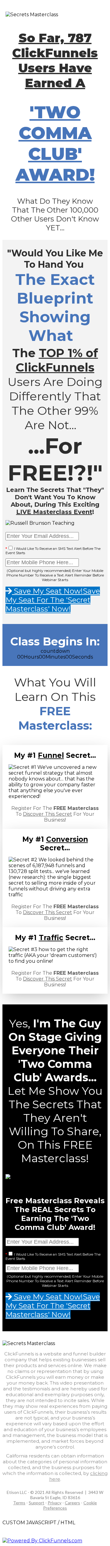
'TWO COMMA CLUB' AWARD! (55, 143)
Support (36, 1502)
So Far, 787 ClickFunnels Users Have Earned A (55, 60)
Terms (19, 1502)
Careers (72, 1502)
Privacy (54, 1502)
